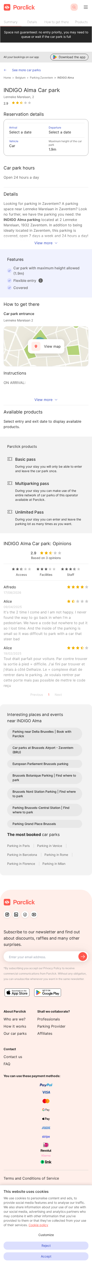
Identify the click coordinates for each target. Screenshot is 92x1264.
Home (7, 77)
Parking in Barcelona (22, 855)
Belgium (20, 77)
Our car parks (15, 1033)
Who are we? (14, 1019)
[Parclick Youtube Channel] (34, 914)
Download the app (72, 57)
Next (58, 694)
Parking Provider (51, 1026)
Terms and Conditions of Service (31, 1178)
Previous (36, 694)
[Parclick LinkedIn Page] (16, 914)
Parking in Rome (56, 855)
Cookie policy (38, 1225)
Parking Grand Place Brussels (34, 824)
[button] (40, 280)
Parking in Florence (21, 864)
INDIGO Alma (65, 77)
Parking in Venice (50, 846)
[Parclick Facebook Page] (25, 914)
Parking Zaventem (41, 77)
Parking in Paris (19, 846)
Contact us (13, 1056)
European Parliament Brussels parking (40, 764)
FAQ (7, 1064)
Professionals (48, 1019)
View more (43, 243)
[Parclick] (19, 7)
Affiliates (44, 1033)
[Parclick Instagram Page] (7, 914)
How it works (15, 1026)
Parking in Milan (53, 864)
